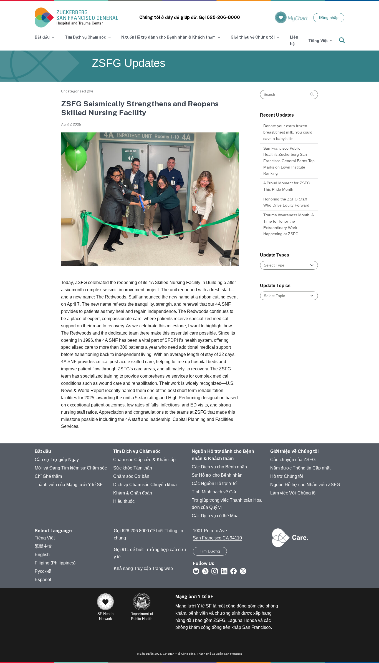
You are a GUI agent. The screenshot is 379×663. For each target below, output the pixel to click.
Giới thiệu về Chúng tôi (294, 451)
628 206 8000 (135, 530)
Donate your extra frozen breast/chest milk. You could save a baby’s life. (287, 132)
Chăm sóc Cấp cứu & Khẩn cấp (144, 459)
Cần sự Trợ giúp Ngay (57, 459)
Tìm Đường (210, 551)
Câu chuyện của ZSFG (292, 459)
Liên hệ (294, 40)
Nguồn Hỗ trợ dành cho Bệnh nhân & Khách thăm (223, 455)
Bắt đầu (43, 451)
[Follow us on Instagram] (214, 570)
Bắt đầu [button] (42, 37)
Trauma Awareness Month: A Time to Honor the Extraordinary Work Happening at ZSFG (288, 224)
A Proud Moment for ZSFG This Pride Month (286, 186)
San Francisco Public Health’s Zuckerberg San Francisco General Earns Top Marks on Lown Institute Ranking (289, 161)
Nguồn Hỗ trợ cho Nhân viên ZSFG (305, 484)
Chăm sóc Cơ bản (131, 476)
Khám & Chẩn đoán (132, 493)
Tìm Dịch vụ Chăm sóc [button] (85, 37)
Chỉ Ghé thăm (48, 476)
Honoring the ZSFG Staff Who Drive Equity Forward (286, 202)
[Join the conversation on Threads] (205, 570)
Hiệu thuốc (124, 501)
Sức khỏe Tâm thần (132, 468)
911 (125, 549)
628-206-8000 (223, 17)
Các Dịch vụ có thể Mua (215, 515)
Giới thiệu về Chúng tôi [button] (253, 37)
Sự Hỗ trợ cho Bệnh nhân (217, 475)
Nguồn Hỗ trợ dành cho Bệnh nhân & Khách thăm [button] (168, 37)
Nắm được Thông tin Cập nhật (300, 468)
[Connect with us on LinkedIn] (224, 570)
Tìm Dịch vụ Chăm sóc (137, 451)
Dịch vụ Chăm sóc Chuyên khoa (145, 484)
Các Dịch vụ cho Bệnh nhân (219, 466)
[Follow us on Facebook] (233, 570)
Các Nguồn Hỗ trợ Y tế (214, 483)
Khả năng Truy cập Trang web (143, 568)
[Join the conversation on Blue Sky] (196, 570)
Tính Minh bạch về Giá (214, 491)
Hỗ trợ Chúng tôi (286, 476)
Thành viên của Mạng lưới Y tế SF (69, 484)
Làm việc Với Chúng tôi (293, 493)
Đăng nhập (328, 17)
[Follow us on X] (243, 570)
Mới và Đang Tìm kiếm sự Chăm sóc (71, 468)
